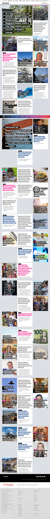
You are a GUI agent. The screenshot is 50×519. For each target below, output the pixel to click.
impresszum (41, 479)
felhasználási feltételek (32, 479)
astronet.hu (19, 506)
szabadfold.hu (20, 493)
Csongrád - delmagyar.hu (6, 496)
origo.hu (19, 495)
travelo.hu (19, 514)
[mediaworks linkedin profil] (46, 485)
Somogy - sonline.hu (5, 507)
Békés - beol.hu (4, 494)
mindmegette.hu (20, 513)
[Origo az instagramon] (40, 476)
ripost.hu (35, 498)
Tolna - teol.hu (4, 509)
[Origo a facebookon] (37, 476)
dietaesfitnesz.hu (20, 515)
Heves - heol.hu (4, 502)
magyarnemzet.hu (21, 492)
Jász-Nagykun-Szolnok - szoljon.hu (7, 503)
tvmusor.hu (35, 492)
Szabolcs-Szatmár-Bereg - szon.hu (7, 508)
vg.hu (19, 500)
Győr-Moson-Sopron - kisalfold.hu (7, 500)
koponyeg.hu (36, 508)
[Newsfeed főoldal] (5, 476)
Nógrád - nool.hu (4, 506)
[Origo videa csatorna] (42, 476)
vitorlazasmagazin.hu (37, 490)
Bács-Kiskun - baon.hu (5, 492)
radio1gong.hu (36, 515)
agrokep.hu (19, 501)
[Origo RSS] (44, 476)
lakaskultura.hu (20, 508)
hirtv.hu (19, 494)
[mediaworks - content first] (8, 485)
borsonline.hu (36, 497)
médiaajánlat (45, 479)
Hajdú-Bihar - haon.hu (5, 501)
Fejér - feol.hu (4, 499)
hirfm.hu (35, 516)
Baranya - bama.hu (5, 493)
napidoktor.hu (20, 512)
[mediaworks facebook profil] (43, 485)
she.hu (35, 502)
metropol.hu (36, 499)
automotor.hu (20, 507)
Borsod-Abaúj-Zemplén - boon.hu (7, 495)
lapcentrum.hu (36, 510)
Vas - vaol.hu (4, 510)
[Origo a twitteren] (39, 476)
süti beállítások (37, 479)
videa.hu (35, 509)
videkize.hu (35, 491)
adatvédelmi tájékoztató (25, 479)
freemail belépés (44, 3)
